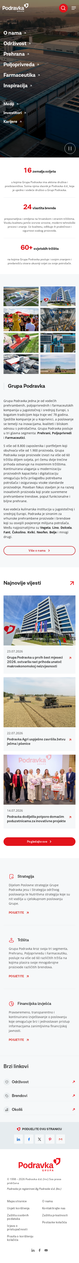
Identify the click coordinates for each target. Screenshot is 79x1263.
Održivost (15, 43)
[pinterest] (50, 1139)
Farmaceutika (20, 75)
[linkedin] (18, 1139)
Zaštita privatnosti (55, 1215)
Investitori (13, 113)
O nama (13, 33)
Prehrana (14, 54)
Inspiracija (16, 85)
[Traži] (63, 8)
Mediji (9, 104)
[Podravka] (15, 11)
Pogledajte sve (37, 841)
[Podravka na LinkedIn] (33, 1250)
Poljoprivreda (19, 64)
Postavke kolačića (54, 1222)
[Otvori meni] (73, 8)
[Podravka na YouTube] (46, 1250)
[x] (39, 1139)
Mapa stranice (17, 1201)
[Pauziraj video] (70, 148)
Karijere (10, 122)
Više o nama (37, 550)
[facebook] (29, 1139)
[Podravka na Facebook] (40, 1250)
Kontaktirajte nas (54, 1208)
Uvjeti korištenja (18, 1208)
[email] (60, 1139)
